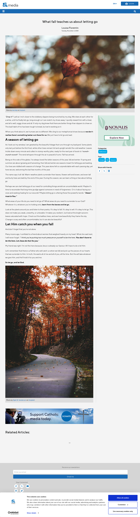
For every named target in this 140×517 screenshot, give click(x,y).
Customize (122, 504)
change (101, 160)
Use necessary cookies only (123, 511)
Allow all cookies (123, 498)
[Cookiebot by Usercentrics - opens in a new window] (13, 513)
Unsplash (22, 110)
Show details (31, 513)
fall (107, 160)
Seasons (113, 160)
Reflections (102, 152)
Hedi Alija (14, 110)
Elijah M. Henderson (19, 400)
